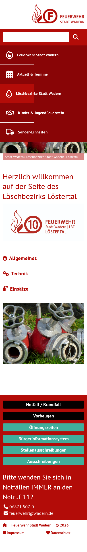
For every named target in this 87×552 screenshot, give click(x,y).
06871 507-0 (21, 507)
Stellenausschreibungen (43, 450)
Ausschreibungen (43, 461)
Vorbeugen (43, 416)
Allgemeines (22, 258)
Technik (19, 273)
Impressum (16, 532)
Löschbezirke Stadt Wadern (45, 157)
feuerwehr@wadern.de (31, 513)
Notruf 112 (18, 496)
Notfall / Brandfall (43, 404)
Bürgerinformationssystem (44, 439)
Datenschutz (60, 532)
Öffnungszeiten (43, 427)
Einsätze (19, 289)
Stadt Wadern (14, 157)
